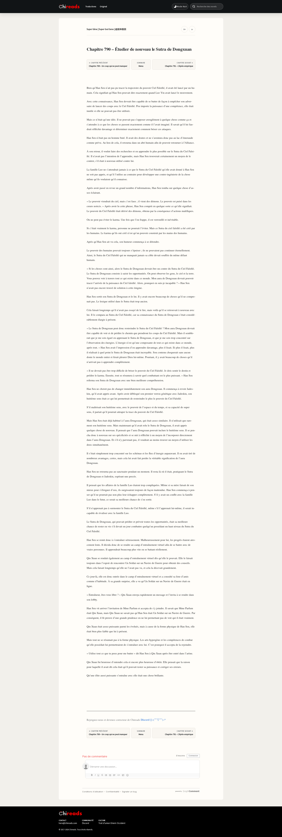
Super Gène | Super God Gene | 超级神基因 (106, 29)
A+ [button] (184, 29)
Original (103, 6)
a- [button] (192, 29)
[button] (180, 6)
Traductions (90, 6)
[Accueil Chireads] (69, 6)
